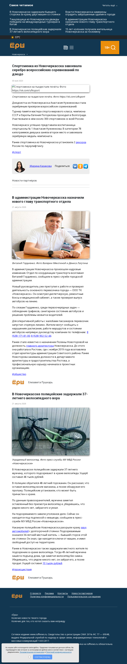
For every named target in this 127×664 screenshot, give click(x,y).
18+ (107, 47)
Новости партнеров (82, 593)
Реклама (49, 593)
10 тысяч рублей (52, 563)
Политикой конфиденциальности (59, 652)
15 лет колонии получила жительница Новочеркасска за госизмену (88, 30)
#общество (19, 374)
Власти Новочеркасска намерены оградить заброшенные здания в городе (90, 13)
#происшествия (22, 569)
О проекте (35, 593)
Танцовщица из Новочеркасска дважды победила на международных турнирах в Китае (35, 22)
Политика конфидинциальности (47, 596)
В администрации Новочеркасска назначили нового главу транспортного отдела (89, 22)
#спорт (16, 152)
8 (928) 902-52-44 (41, 336)
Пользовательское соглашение (84, 596)
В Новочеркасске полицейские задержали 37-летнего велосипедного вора (35, 30)
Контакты (62, 593)
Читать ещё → (110, 5)
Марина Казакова (40, 166)
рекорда (81, 142)
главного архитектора (40, 345)
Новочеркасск (19, 54)
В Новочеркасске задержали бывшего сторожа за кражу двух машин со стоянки (35, 13)
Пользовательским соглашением (32, 652)
